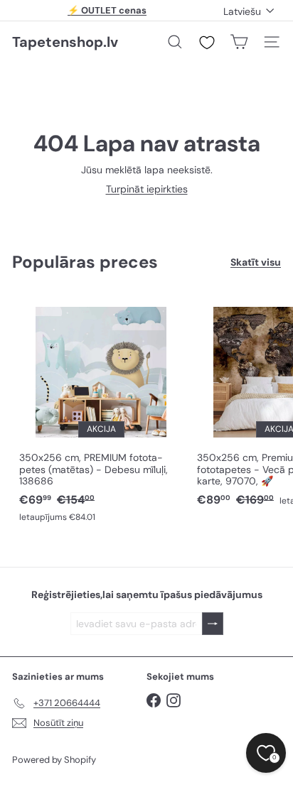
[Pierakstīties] (212, 624)
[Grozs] (239, 42)
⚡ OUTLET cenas (107, 10)
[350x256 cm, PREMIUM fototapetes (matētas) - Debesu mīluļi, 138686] (101, 411)
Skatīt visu (255, 262)
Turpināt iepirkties (147, 189)
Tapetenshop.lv (65, 41)
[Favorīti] (207, 42)
